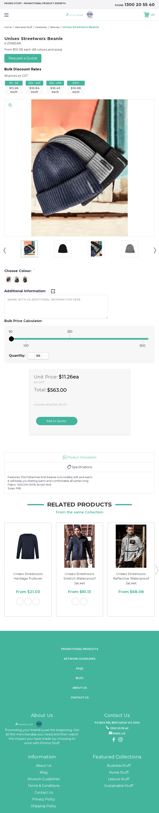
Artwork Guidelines (79, 658)
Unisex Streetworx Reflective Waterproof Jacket (131, 578)
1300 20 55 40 (139, 4)
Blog (79, 678)
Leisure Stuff (118, 779)
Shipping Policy (43, 806)
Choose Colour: (19, 271)
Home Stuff (119, 772)
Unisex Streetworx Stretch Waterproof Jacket (79, 578)
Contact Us (80, 697)
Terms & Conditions (43, 786)
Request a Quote (22, 58)
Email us (119, 733)
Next (155, 250)
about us (79, 687)
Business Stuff (119, 766)
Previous (4, 250)
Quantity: (17, 355)
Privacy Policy (43, 799)
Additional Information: (25, 291)
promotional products (79, 649)
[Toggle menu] (19, 15)
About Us (43, 766)
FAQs (79, 668)
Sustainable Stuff (118, 786)
